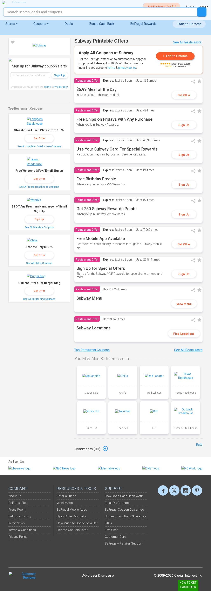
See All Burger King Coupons (39, 299)
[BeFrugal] (17, 2)
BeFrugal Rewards (143, 24)
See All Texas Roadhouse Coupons (39, 186)
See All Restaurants (187, 42)
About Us (14, 496)
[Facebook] (163, 490)
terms (111, 67)
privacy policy (127, 67)
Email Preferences (117, 503)
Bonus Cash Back (101, 24)
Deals (68, 24)
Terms (47, 87)
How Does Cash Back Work (124, 496)
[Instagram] (186, 490)
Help (203, 6)
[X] (174, 490)
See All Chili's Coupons (39, 263)
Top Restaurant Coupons (92, 350)
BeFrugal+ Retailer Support (123, 543)
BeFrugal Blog (18, 503)
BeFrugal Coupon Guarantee (124, 509)
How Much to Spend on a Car (77, 523)
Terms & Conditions (22, 530)
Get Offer (184, 95)
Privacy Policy (60, 87)
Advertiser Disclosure (98, 575)
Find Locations (184, 333)
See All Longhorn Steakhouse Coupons (39, 146)
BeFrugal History (19, 516)
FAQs (108, 523)
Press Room (17, 509)
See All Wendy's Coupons (39, 227)
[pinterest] (197, 490)
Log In (190, 6)
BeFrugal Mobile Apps (72, 509)
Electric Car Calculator (72, 530)
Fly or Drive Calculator (72, 516)
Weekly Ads (65, 503)
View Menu (184, 304)
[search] (201, 12)
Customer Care (115, 537)
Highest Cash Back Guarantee (125, 516)
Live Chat (111, 530)
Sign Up (183, 125)
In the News (16, 523)
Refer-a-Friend (66, 496)
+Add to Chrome (189, 24)
